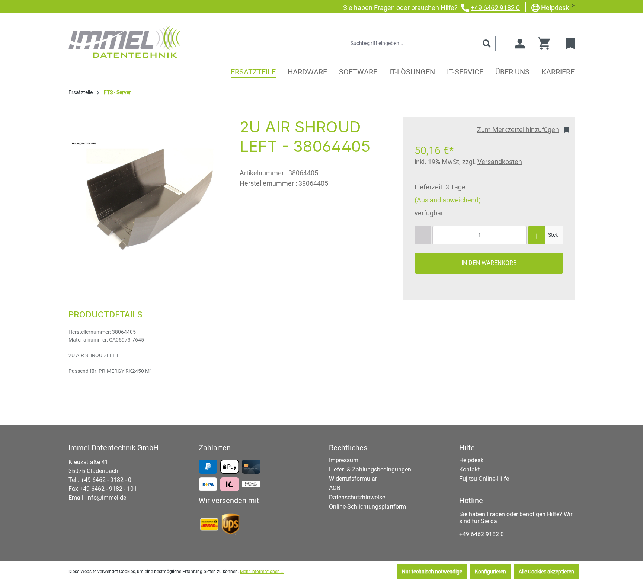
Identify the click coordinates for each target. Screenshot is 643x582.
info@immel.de (106, 497)
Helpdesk (555, 8)
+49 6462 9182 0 (495, 8)
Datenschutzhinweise (357, 497)
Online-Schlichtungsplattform (367, 506)
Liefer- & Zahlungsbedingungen (370, 469)
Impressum (343, 460)
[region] (146, 197)
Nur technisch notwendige (432, 572)
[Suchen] (487, 43)
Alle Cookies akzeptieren (546, 572)
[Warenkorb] (546, 43)
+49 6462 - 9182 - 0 (106, 479)
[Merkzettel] (571, 43)
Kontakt (469, 469)
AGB (334, 488)
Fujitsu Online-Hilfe (484, 478)
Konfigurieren (490, 572)
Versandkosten (499, 162)
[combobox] (413, 43)
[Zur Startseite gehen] (124, 42)
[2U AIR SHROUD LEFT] (146, 197)
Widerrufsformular (353, 478)
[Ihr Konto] (520, 43)
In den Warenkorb (489, 262)
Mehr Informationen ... (262, 571)
